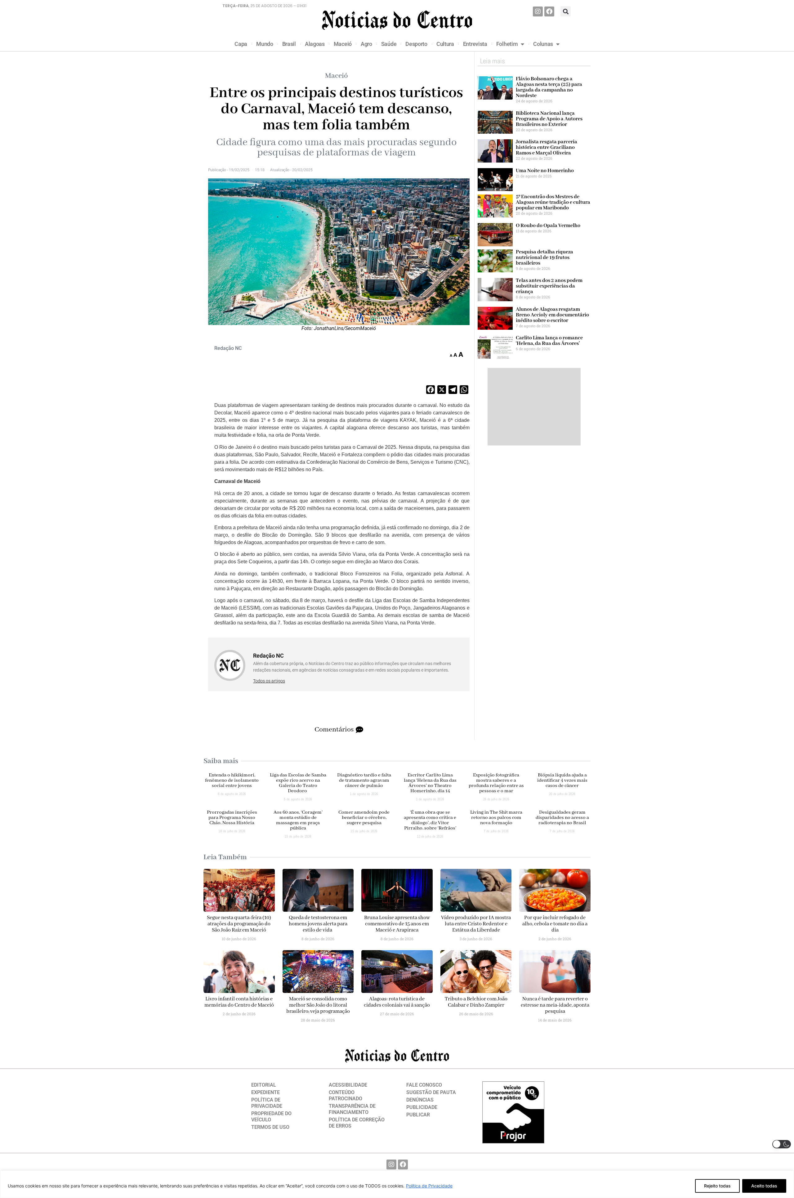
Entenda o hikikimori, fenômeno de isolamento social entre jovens (232, 780)
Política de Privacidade (429, 1185)
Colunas (543, 44)
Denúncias (420, 1100)
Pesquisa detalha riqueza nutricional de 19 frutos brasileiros (544, 257)
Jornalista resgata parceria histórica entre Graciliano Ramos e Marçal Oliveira (546, 147)
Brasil (289, 44)
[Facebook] (549, 11)
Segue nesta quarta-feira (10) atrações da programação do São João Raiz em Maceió (239, 923)
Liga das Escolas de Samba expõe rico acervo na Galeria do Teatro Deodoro (298, 783)
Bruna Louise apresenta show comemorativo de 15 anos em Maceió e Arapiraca (397, 923)
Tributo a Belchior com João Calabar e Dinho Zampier (476, 1002)
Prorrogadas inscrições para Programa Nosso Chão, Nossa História (232, 817)
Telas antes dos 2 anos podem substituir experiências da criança (549, 286)
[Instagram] (538, 11)
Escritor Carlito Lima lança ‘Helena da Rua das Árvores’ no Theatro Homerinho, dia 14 (430, 783)
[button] (565, 11)
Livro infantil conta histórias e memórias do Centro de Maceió (239, 1002)
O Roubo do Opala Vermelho (548, 225)
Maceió (343, 44)
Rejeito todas (717, 1185)
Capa (240, 44)
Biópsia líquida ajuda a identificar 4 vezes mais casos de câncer (562, 780)
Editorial (263, 1085)
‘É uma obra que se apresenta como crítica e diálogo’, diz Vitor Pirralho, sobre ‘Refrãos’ (430, 820)
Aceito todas (764, 1185)
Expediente (265, 1092)
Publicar (418, 1115)
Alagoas (315, 44)
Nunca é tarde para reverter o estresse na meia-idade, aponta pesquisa (555, 1005)
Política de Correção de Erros (357, 1123)
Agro (366, 44)
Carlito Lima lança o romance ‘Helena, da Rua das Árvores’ (549, 341)
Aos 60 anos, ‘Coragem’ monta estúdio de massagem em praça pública (298, 820)
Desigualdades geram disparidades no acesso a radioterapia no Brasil (562, 817)
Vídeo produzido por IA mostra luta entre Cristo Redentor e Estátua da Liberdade (476, 923)
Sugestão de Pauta (431, 1092)
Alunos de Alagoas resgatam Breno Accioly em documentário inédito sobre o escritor (552, 315)
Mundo (264, 44)
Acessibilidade (348, 1085)
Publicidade (421, 1107)
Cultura (445, 44)
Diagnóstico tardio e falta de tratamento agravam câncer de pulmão (364, 780)
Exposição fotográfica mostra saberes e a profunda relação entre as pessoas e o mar (496, 783)
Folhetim (507, 44)
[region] (397, 1184)
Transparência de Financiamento (352, 1109)
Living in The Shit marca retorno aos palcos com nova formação (496, 817)
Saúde (389, 44)
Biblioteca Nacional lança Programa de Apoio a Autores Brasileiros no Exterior (549, 119)
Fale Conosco (424, 1085)
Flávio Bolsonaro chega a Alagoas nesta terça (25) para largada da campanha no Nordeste (549, 87)
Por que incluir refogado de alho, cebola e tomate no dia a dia (554, 923)
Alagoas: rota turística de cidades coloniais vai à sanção (397, 1002)
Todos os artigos (269, 681)
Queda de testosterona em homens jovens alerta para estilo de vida (318, 923)
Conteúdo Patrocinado (345, 1095)
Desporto (416, 44)
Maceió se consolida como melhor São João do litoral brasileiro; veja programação (318, 1005)
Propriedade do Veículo (271, 1117)
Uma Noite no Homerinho (545, 171)
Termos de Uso (270, 1127)
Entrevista (475, 44)
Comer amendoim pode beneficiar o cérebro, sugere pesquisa (364, 817)
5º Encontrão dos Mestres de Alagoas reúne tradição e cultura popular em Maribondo (553, 202)
